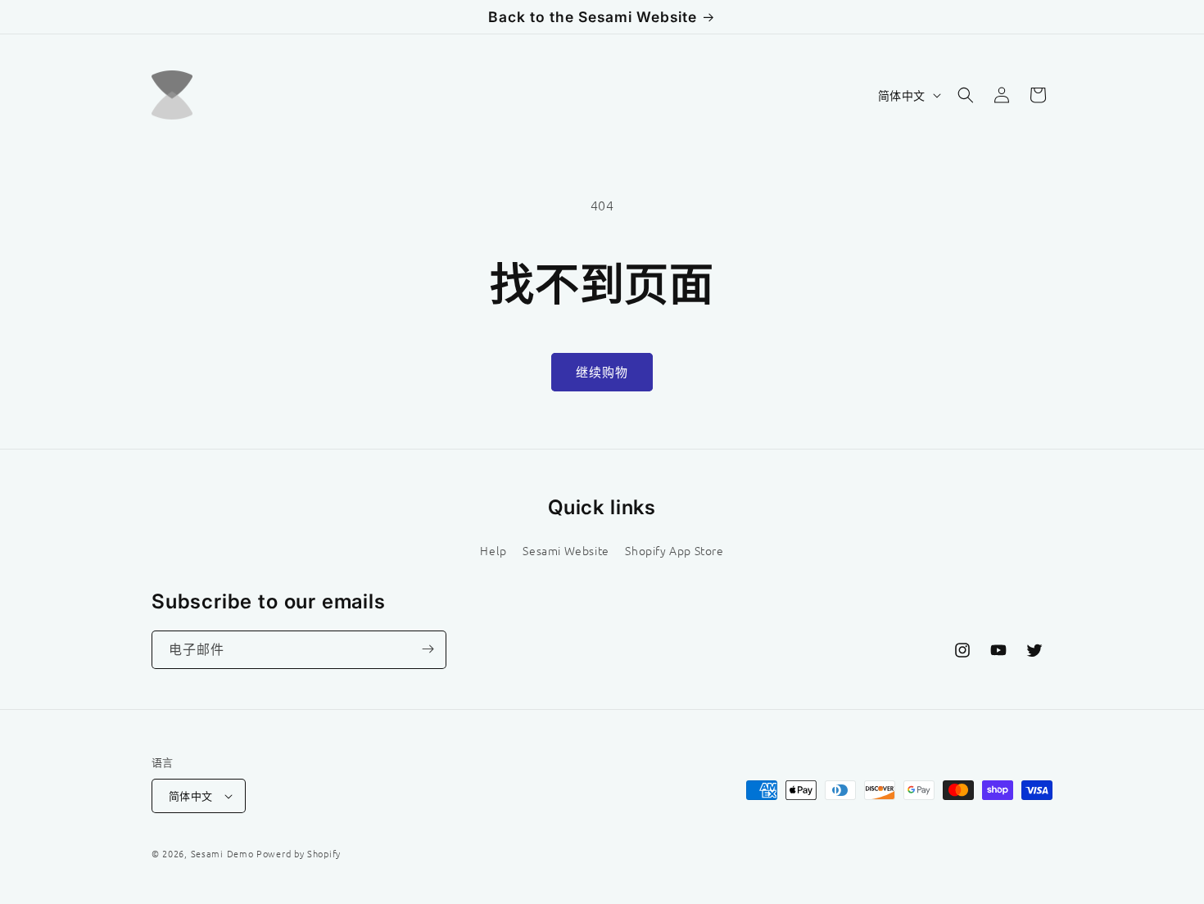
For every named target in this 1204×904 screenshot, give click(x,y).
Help (493, 549)
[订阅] (428, 649)
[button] (966, 95)
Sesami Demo (222, 853)
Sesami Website (566, 549)
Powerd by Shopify (298, 853)
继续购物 (602, 371)
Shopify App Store (674, 549)
